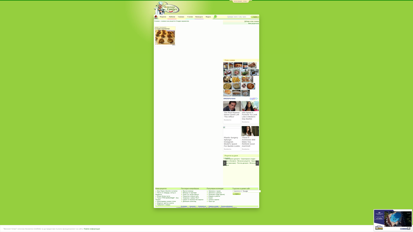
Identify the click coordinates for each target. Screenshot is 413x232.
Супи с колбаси (243, 159)
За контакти (193, 206)
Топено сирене (214, 199)
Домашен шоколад (189, 201)
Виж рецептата (253, 23)
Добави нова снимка (251, 21)
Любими (172, 17)
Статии (190, 17)
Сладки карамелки (162, 29)
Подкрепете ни (202, 206)
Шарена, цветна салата (165, 203)
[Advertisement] (220, 9)
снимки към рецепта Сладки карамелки (175, 21)
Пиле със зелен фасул (191, 194)
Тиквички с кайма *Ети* (191, 198)
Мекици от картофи (190, 193)
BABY (173, 45)
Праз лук (212, 201)
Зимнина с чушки (215, 191)
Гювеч (211, 198)
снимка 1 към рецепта (160, 27)
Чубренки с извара (163, 205)
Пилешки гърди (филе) (217, 194)
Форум (208, 17)
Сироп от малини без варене (193, 199)
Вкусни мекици (188, 191)
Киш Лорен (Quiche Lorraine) (167, 191)
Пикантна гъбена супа (191, 196)
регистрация (238, 1)
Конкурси (199, 17)
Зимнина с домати (215, 193)
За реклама (184, 206)
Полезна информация (227, 206)
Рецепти (163, 17)
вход (245, 1)
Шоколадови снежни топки (166, 201)
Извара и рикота (214, 196)
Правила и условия (213, 206)
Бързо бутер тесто (163, 196)
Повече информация (92, 228)
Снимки (181, 17)
